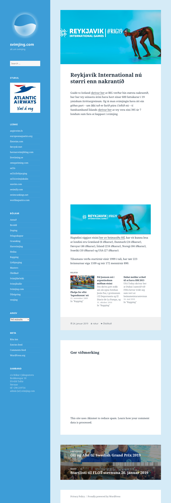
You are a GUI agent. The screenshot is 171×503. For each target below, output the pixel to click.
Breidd (13, 225)
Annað (13, 219)
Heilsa (13, 251)
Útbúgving (15, 294)
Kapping (14, 257)
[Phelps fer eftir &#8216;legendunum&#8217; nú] (82, 282)
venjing (14, 299)
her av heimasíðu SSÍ (112, 237)
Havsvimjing (16, 246)
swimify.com (16, 189)
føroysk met (16, 146)
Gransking (15, 241)
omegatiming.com (19, 162)
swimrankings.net (19, 194)
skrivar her (98, 93)
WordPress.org (17, 355)
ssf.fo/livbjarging (18, 173)
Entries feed (16, 344)
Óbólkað (14, 273)
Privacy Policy (77, 496)
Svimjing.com (17, 289)
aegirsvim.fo (16, 130)
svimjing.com (22, 44)
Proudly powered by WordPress (104, 496)
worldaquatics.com (20, 200)
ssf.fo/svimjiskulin (19, 178)
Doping (13, 230)
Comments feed (18, 350)
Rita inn (14, 339)
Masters (14, 267)
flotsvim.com (16, 141)
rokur (95, 323)
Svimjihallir (16, 283)
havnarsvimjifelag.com (21, 152)
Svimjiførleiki (17, 278)
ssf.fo (12, 168)
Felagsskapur (16, 235)
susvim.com (16, 184)
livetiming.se (16, 157)
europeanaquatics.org (21, 136)
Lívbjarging (16, 262)
